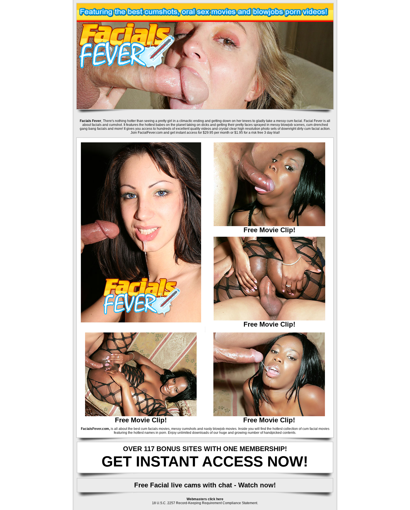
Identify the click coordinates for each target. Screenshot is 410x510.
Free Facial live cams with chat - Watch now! (205, 485)
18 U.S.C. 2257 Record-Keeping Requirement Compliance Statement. (205, 503)
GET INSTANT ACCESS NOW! (205, 461)
